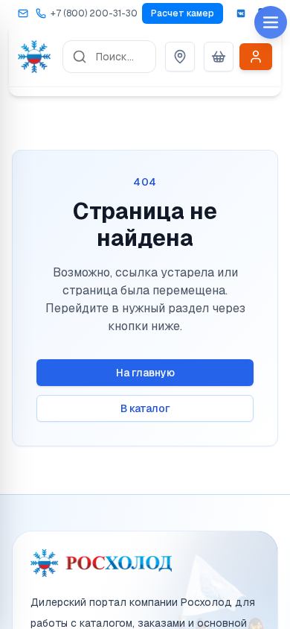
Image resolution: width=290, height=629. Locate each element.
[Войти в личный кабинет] (255, 56)
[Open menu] (270, 22)
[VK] (241, 13)
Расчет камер (182, 13)
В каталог (145, 408)
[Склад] (180, 57)
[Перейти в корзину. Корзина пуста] (218, 57)
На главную (145, 372)
